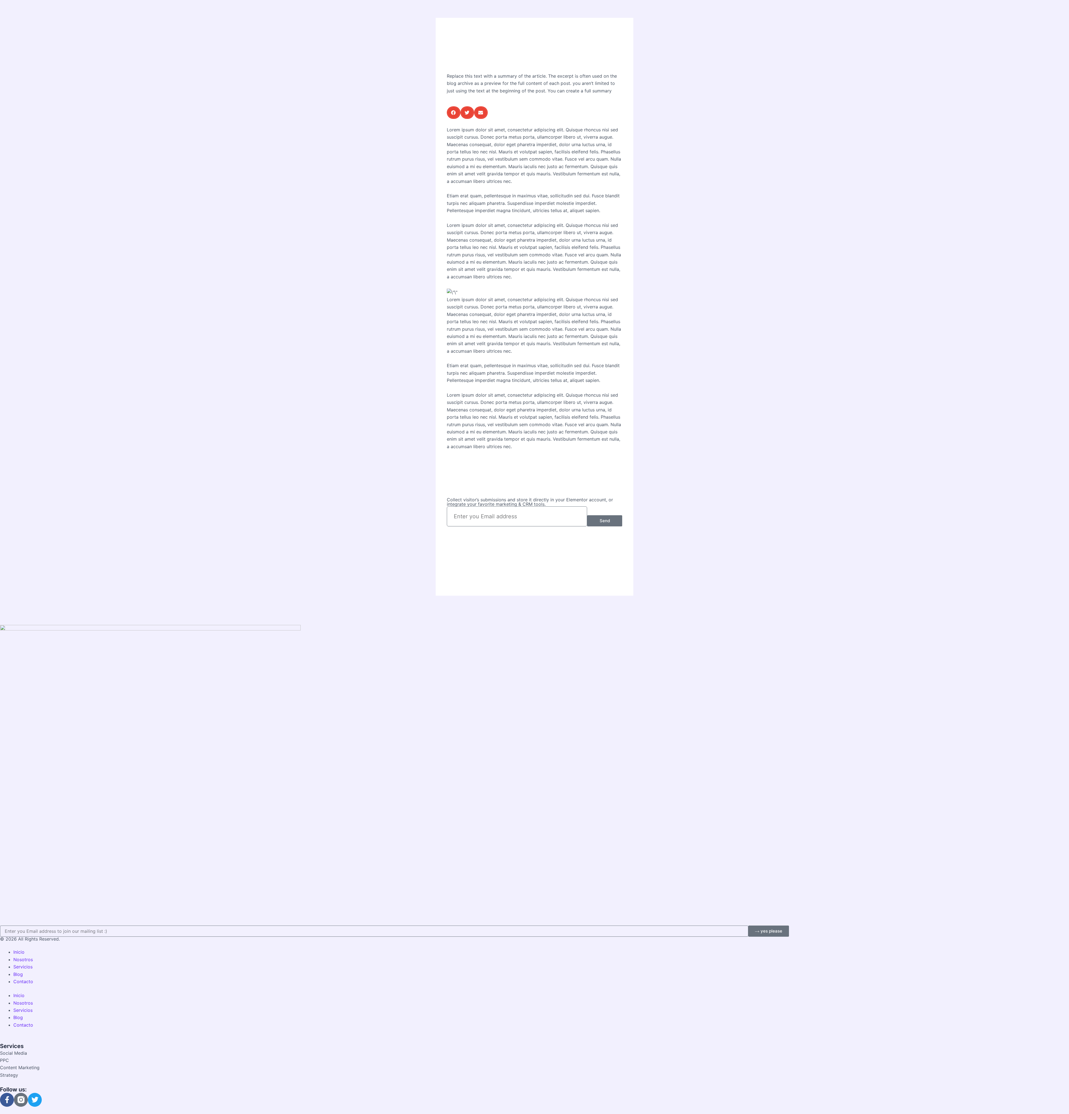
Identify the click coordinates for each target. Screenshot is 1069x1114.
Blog (18, 974)
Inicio (18, 952)
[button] (453, 112)
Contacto (23, 981)
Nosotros (23, 959)
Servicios (23, 967)
